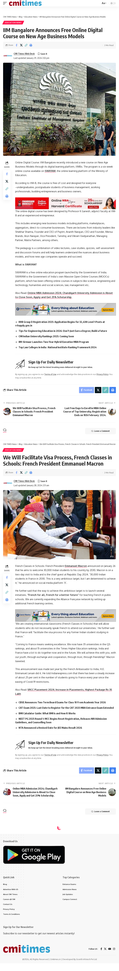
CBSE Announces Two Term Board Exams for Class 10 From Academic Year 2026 (62, 702)
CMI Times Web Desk (24, 53)
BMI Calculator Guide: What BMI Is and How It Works (47, 713)
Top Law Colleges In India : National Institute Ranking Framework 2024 (58, 347)
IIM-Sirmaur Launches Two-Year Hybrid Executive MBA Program (54, 341)
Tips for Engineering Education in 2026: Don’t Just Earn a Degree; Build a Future (63, 330)
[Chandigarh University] (65, 203)
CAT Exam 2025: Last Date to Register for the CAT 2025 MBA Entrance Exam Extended (66, 707)
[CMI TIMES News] (25, 3)
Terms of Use (50, 374)
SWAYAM (50, 170)
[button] (5, 3)
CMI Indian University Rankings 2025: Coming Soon (46, 336)
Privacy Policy (102, 374)
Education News (13, 23)
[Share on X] (21, 45)
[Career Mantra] (65, 309)
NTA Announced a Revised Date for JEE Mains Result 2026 (50, 727)
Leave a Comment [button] (102, 431)
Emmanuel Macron (76, 565)
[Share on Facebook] (16, 45)
